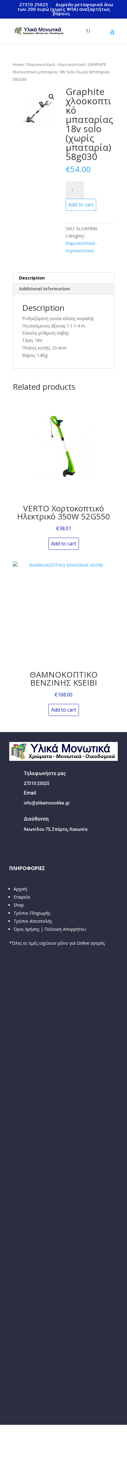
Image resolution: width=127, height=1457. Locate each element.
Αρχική (20, 889)
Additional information (44, 289)
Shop (19, 905)
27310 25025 (33, 4)
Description (32, 278)
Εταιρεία (22, 897)
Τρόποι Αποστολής (33, 921)
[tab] (63, 278)
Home (18, 64)
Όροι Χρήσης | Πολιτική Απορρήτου (50, 929)
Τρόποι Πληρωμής (32, 913)
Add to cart (80, 204)
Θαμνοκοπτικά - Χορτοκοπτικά (55, 64)
